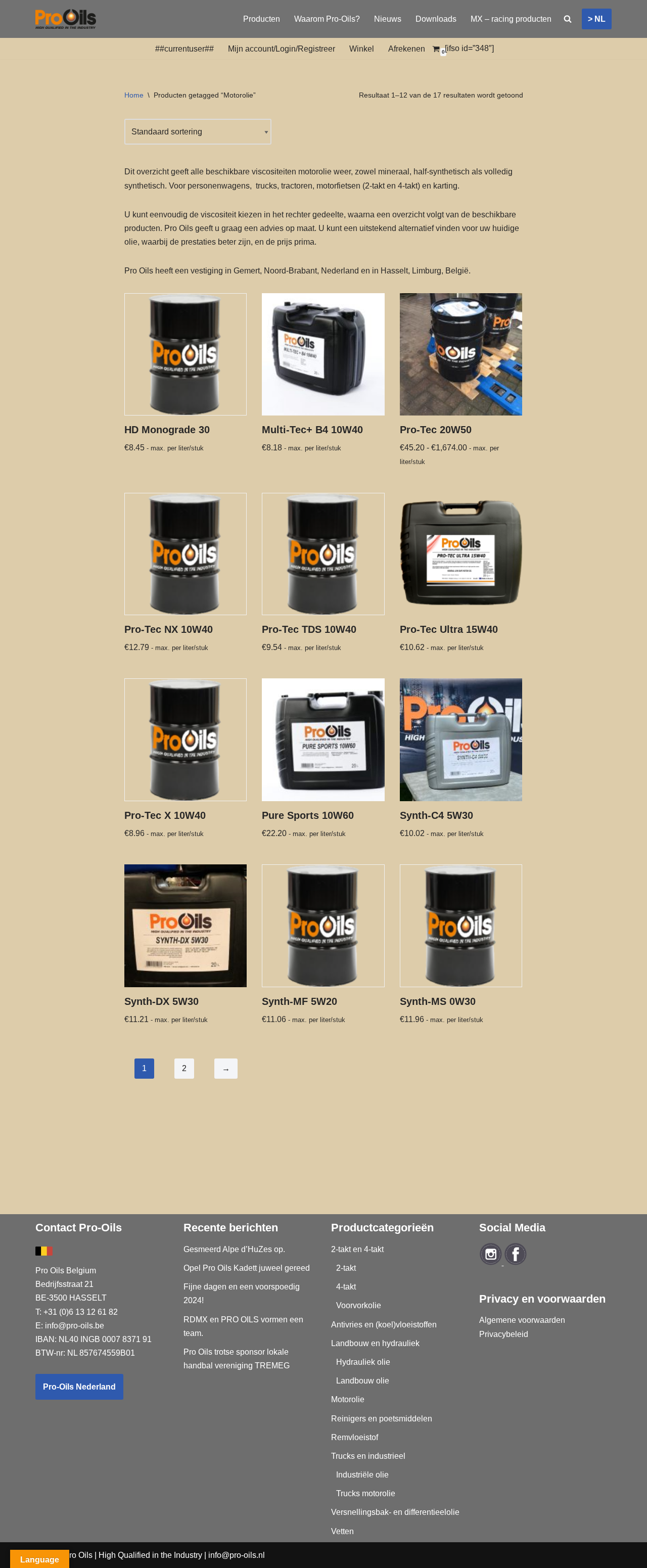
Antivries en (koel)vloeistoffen (384, 1324)
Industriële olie (362, 1474)
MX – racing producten (511, 19)
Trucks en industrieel (368, 1456)
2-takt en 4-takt (357, 1249)
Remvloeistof (354, 1437)
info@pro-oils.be (74, 1325)
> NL (597, 19)
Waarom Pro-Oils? (327, 19)
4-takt (346, 1286)
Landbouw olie (362, 1380)
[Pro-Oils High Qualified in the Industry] (65, 19)
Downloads (435, 19)
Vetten (342, 1531)
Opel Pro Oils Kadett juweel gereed (246, 1268)
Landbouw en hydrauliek (375, 1343)
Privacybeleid (503, 1334)
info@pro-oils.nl (236, 1555)
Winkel (361, 48)
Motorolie (347, 1399)
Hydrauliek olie (363, 1362)
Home (134, 95)
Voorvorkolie (358, 1305)
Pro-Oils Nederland (79, 1386)
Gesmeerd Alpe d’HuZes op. (234, 1249)
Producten (261, 19)
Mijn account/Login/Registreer (281, 48)
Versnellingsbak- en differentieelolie (395, 1512)
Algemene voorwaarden (522, 1320)
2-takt (346, 1268)
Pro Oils (78, 1555)
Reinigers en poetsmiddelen (381, 1418)
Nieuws (387, 19)
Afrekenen (406, 48)
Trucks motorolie (365, 1493)
